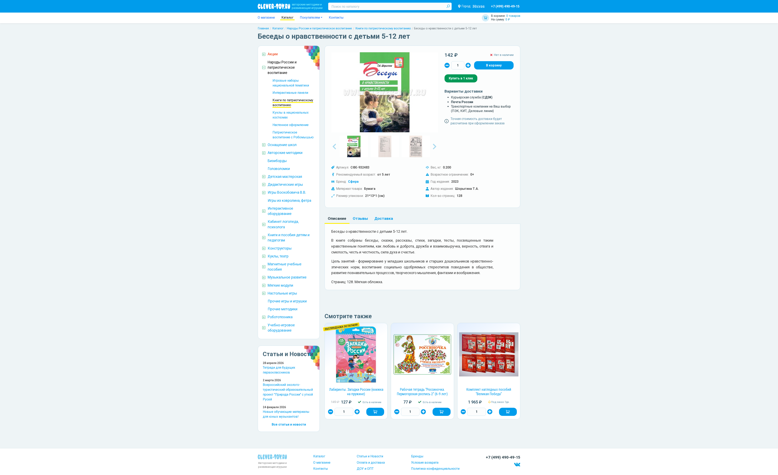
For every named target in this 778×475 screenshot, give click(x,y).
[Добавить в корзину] (375, 412)
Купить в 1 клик (461, 78)
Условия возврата (424, 462)
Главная (263, 28)
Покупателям (310, 17)
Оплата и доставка (371, 462)
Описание (337, 218)
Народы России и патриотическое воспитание (319, 28)
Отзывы (360, 218)
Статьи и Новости (370, 456)
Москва (478, 6)
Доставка (383, 218)
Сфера (353, 182)
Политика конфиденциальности (435, 469)
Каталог (287, 17)
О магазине (266, 17)
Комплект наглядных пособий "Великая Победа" (488, 391)
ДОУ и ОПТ (365, 469)
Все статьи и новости (289, 424)
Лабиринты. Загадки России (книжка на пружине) (356, 391)
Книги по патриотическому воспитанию (383, 28)
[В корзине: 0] (494, 65)
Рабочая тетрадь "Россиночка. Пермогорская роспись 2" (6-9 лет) (422, 391)
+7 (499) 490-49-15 (505, 6)
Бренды (417, 456)
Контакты (336, 17)
